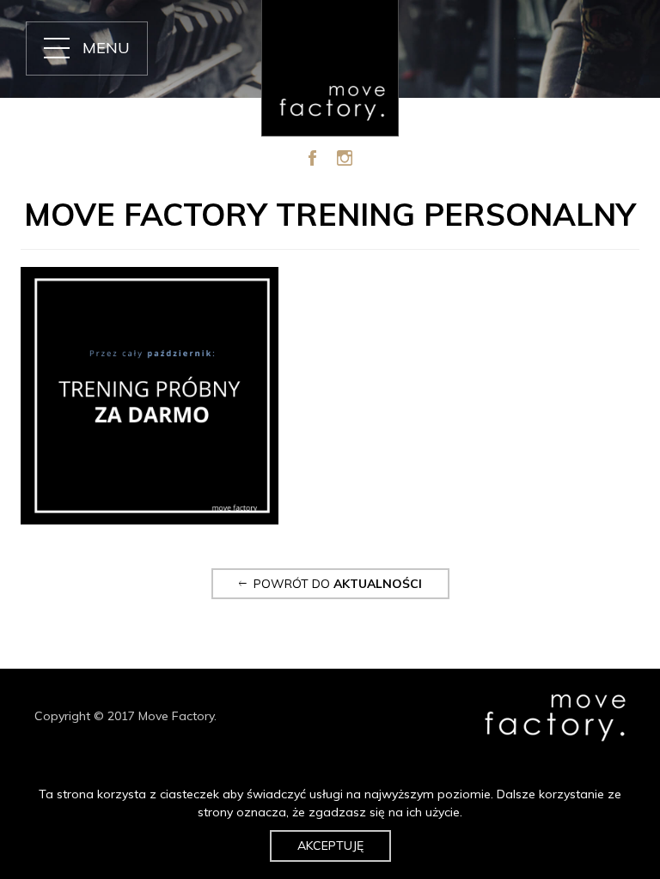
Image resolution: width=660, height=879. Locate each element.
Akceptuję (330, 845)
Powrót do (334, 583)
